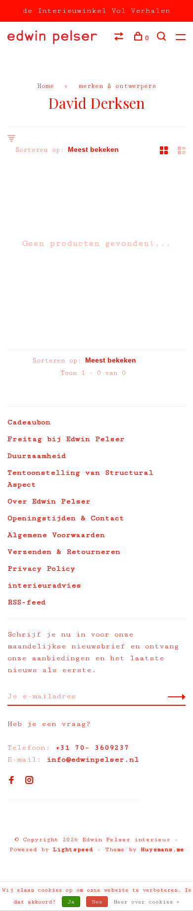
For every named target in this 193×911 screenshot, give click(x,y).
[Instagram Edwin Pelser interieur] (29, 781)
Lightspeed (73, 849)
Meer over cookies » (147, 902)
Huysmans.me (162, 849)
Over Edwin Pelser (49, 501)
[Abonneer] (174, 696)
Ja (71, 902)
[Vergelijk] (120, 38)
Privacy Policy (41, 568)
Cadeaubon (28, 422)
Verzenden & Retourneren (63, 551)
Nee (97, 902)
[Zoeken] (162, 38)
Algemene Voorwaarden (56, 535)
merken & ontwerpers (115, 86)
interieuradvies (44, 585)
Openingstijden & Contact (65, 518)
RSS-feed (26, 602)
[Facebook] (11, 781)
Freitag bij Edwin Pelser (66, 439)
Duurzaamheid (36, 456)
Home (45, 86)
